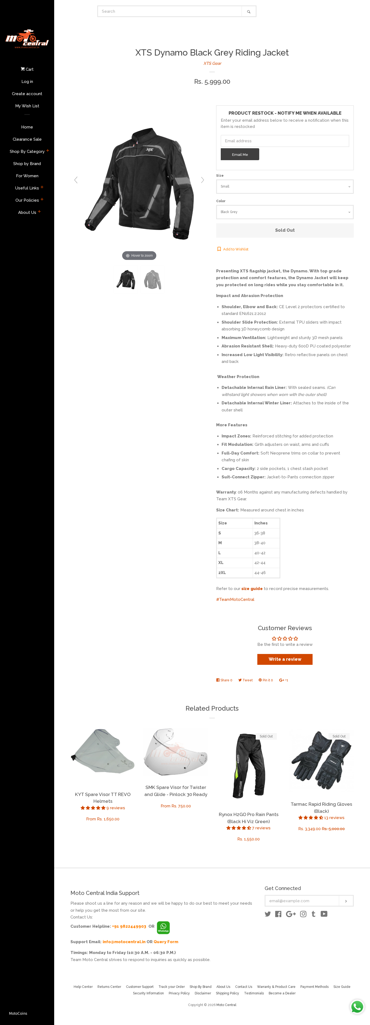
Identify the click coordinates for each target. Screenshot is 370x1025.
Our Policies (27, 200)
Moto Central (226, 1005)
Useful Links (27, 188)
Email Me (240, 154)
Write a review (285, 659)
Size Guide (341, 987)
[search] (170, 11)
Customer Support (140, 987)
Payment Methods (314, 987)
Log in (27, 81)
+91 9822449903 (129, 926)
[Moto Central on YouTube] (324, 915)
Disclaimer (203, 993)
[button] (93, 807)
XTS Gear (212, 63)
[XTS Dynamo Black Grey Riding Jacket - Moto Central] (126, 279)
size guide (252, 588)
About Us (27, 212)
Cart (29, 69)
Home (27, 127)
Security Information (148, 993)
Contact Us (243, 987)
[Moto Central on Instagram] (303, 915)
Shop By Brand (201, 987)
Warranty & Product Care (276, 987)
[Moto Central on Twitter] (268, 915)
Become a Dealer (282, 993)
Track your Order (171, 987)
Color (221, 201)
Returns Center (109, 987)
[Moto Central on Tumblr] (313, 915)
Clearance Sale (27, 139)
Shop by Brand (27, 163)
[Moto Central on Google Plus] (290, 915)
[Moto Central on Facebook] (278, 915)
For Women (27, 175)
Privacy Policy (179, 993)
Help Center (83, 987)
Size (220, 176)
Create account (27, 93)
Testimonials (254, 993)
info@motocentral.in (124, 941)
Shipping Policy (227, 993)
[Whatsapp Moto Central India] (163, 926)
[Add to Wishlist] (130, 732)
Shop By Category (27, 151)
